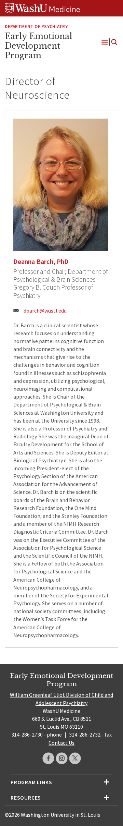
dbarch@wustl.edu (45, 310)
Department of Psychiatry (36, 26)
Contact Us (61, 742)
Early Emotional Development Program (38, 46)
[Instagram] (62, 758)
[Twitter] (75, 758)
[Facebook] (48, 758)
